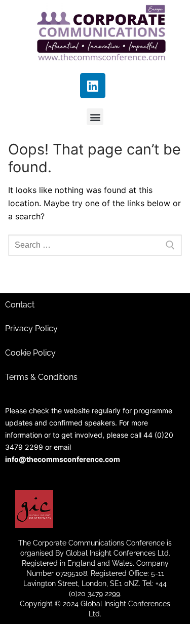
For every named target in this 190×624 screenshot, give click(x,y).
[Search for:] (95, 245)
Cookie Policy (30, 353)
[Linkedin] (92, 85)
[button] (95, 116)
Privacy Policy (31, 328)
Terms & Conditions (41, 377)
